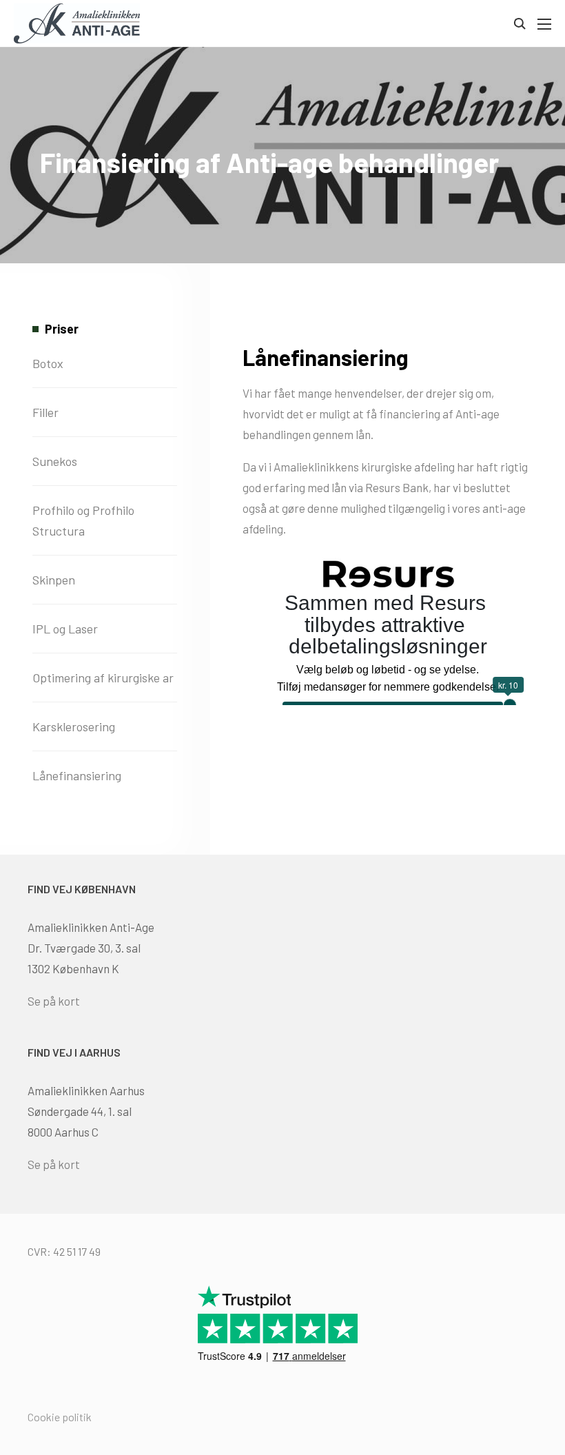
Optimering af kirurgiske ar (103, 677)
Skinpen (53, 579)
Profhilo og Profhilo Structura (83, 520)
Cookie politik (60, 1416)
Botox (47, 363)
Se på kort (54, 1001)
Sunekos (54, 461)
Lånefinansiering (76, 775)
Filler (45, 412)
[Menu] (542, 24)
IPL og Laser (65, 628)
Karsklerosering (73, 726)
